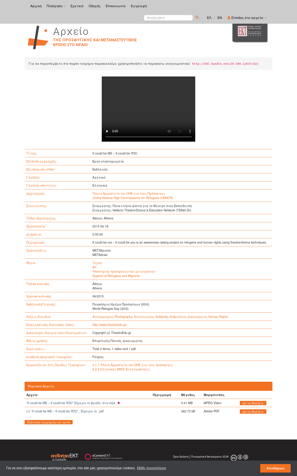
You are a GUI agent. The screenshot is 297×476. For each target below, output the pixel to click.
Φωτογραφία (102, 316)
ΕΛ (209, 17)
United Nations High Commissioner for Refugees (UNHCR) (132, 198)
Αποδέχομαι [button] (275, 468)
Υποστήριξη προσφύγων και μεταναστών (123, 271)
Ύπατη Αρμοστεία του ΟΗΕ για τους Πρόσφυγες (128, 193)
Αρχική (36, 5)
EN (219, 17)
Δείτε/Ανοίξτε (253, 403)
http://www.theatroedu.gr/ (109, 324)
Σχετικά (76, 5)
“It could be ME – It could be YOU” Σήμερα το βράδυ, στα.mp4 (70, 403)
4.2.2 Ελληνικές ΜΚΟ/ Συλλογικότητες (121, 369)
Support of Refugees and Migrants (116, 276)
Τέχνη (97, 262)
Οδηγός (94, 5)
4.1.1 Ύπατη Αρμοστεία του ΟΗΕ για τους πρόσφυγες (132, 365)
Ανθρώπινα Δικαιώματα (188, 316)
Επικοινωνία (116, 5)
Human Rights (218, 316)
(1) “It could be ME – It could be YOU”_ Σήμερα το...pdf (65, 411)
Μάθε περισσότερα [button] (151, 468)
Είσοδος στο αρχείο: (247, 17)
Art (94, 267)
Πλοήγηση (55, 5)
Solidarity (161, 316)
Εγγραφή (139, 5)
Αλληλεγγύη (144, 316)
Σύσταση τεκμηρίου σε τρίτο (48, 422)
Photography (123, 316)
